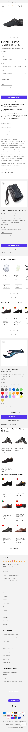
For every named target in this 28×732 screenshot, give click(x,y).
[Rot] (2, 393)
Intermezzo (6, 603)
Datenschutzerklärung (20, 721)
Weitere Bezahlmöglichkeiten (14, 101)
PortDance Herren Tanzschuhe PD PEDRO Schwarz (20, 515)
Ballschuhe (6, 659)
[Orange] (17, 393)
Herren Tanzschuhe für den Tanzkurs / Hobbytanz (6, 450)
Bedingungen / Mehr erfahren (11, 118)
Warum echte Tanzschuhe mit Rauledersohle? (10, 673)
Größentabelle (5, 79)
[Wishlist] (22, 6)
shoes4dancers (9, 721)
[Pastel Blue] (10, 389)
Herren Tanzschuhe (8, 648)
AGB (16, 724)
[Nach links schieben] (10, 37)
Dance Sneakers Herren (19, 449)
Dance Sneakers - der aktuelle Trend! (12, 681)
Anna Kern (5, 596)
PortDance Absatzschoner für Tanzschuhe (6, 276)
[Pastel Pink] (13, 396)
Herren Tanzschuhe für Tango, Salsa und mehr (7, 469)
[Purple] (2, 396)
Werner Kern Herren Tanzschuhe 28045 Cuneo (5, 320)
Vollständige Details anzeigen (8, 252)
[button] (3, 6)
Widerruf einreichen (14, 691)
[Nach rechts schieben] (17, 37)
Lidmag (5, 610)
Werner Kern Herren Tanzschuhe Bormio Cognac (20, 539)
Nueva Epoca (6, 614)
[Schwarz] (21, 393)
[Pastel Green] (21, 389)
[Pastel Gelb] (21, 396)
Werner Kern (6, 621)
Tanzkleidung (6, 652)
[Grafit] (2, 389)
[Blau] (13, 389)
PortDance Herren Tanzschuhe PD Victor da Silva (17, 320)
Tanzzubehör (6, 662)
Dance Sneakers (7, 641)
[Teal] (17, 389)
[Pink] (6, 393)
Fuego (4, 607)
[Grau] (6, 389)
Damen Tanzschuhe (8, 645)
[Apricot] (2, 400)
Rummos (5, 624)
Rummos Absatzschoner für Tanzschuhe (18, 276)
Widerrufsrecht (9, 724)
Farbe (2, 56)
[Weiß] (17, 396)
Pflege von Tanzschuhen (9, 678)
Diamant (5, 599)
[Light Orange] (13, 393)
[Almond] (10, 393)
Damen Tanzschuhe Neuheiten (10, 634)
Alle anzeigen (14, 298)
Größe (2, 70)
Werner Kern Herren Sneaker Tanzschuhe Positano (7, 515)
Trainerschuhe (6, 655)
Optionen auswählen (7, 286)
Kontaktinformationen (12, 727)
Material (3, 63)
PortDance (5, 617)
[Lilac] (6, 396)
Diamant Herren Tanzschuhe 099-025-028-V (7, 539)
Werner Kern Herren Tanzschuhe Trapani (20, 492)
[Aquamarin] (10, 396)
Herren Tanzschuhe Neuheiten (10, 638)
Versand (7, 53)
